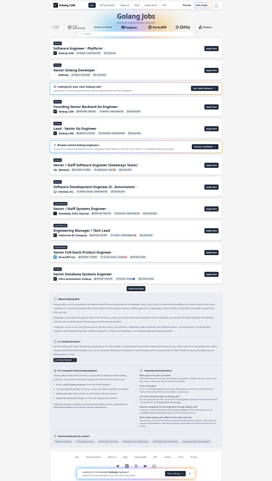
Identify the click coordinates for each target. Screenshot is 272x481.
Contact (167, 457)
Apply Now (211, 48)
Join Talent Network (203, 88)
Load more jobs (136, 288)
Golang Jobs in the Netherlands (165, 441)
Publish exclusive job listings (70, 398)
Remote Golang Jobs (63, 441)
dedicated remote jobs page (170, 402)
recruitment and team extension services (156, 413)
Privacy (193, 457)
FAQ (164, 5)
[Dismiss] (190, 473)
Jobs (92, 5)
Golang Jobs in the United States (135, 441)
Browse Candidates (203, 146)
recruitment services (70, 389)
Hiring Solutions (107, 5)
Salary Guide (151, 5)
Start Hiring (201, 5)
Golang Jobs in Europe (85, 441)
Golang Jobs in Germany (108, 441)
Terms (181, 457)
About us (125, 5)
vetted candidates (180, 410)
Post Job (187, 5)
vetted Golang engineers (75, 384)
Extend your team (64, 393)
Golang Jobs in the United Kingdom (196, 441)
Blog (137, 5)
